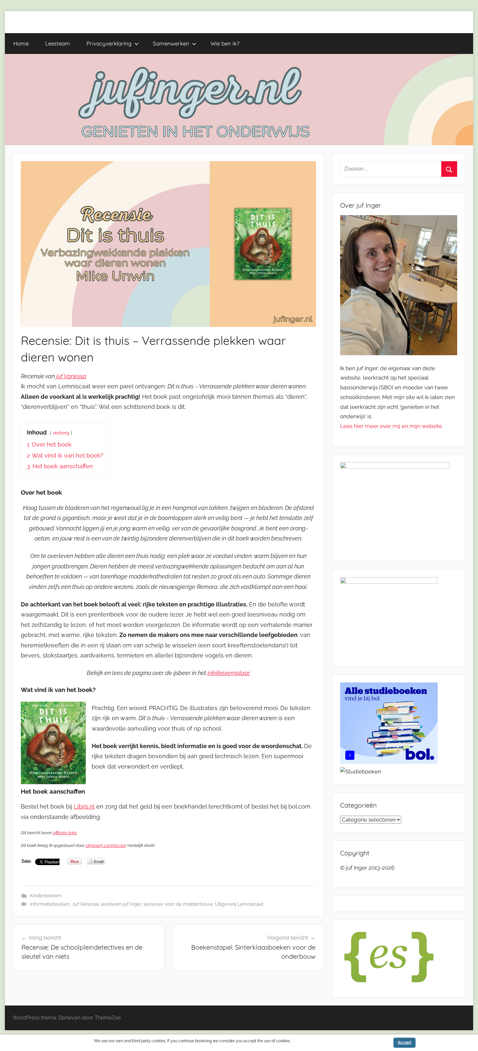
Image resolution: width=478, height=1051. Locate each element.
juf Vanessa (71, 376)
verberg (61, 432)
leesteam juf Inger (121, 904)
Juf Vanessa (85, 904)
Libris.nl (84, 806)
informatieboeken (50, 904)
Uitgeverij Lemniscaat (105, 845)
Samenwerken (171, 43)
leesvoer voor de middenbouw (178, 904)
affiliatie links (65, 832)
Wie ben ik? (224, 43)
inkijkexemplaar (228, 672)
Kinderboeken (46, 896)
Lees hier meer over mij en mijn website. (391, 426)
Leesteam (57, 43)
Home (21, 43)
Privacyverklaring (109, 43)
